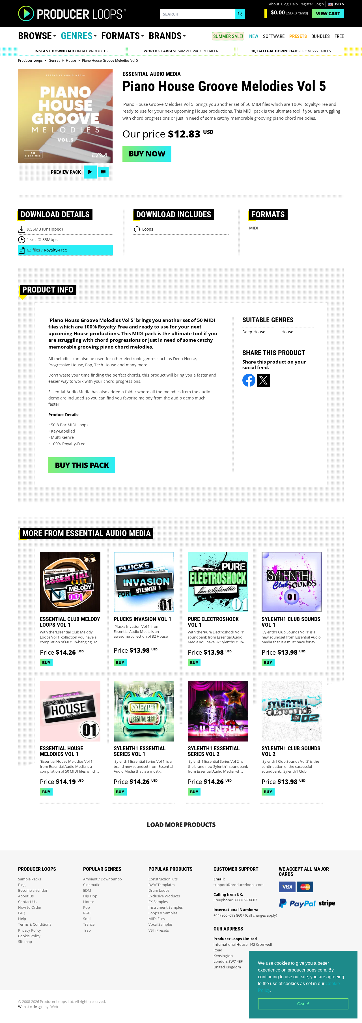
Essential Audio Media (151, 73)
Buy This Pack (82, 465)
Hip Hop (90, 896)
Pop (86, 907)
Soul (86, 918)
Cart (328, 13)
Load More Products (181, 824)
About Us (26, 896)
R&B (86, 913)
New (253, 36)
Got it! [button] (303, 1003)
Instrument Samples (165, 907)
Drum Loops (158, 890)
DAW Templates (161, 884)
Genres (76, 35)
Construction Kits (163, 879)
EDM (87, 890)
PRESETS (298, 36)
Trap (87, 930)
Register (306, 4)
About (274, 4)
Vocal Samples (160, 924)
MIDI (253, 228)
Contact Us (27, 901)
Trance (88, 924)
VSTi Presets (158, 930)
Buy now (147, 153)
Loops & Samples (162, 913)
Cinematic (91, 884)
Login (319, 4)
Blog (284, 4)
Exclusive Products (164, 896)
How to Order (29, 907)
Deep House (253, 331)
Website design (31, 1006)
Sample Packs (29, 879)
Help (294, 4)
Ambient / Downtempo (102, 879)
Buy (46, 662)
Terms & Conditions (34, 924)
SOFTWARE (274, 36)
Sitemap (25, 941)
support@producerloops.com (239, 884)
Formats (120, 35)
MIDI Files (156, 918)
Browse (35, 35)
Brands (165, 35)
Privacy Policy (29, 930)
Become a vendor (33, 890)
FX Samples (158, 901)
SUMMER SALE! (228, 36)
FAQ (21, 913)
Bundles (320, 36)
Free (339, 36)
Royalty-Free (55, 250)
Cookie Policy (29, 936)
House (287, 331)
